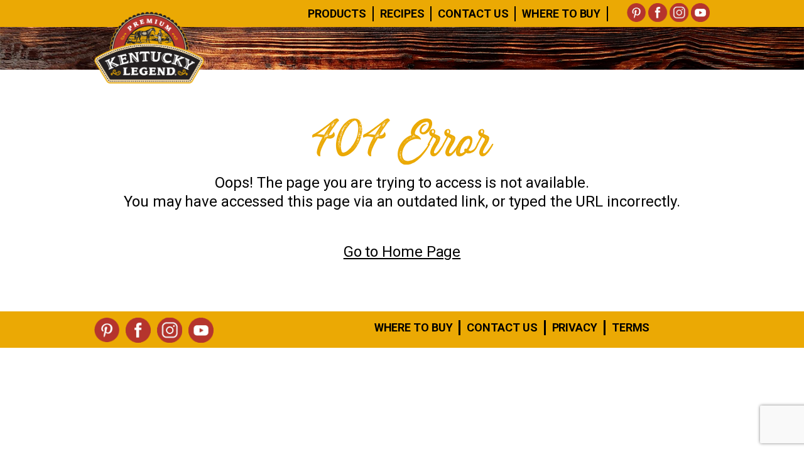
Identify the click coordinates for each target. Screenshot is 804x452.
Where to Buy (413, 327)
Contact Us (473, 13)
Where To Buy (561, 13)
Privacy (574, 327)
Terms (631, 327)
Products (337, 13)
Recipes (402, 13)
